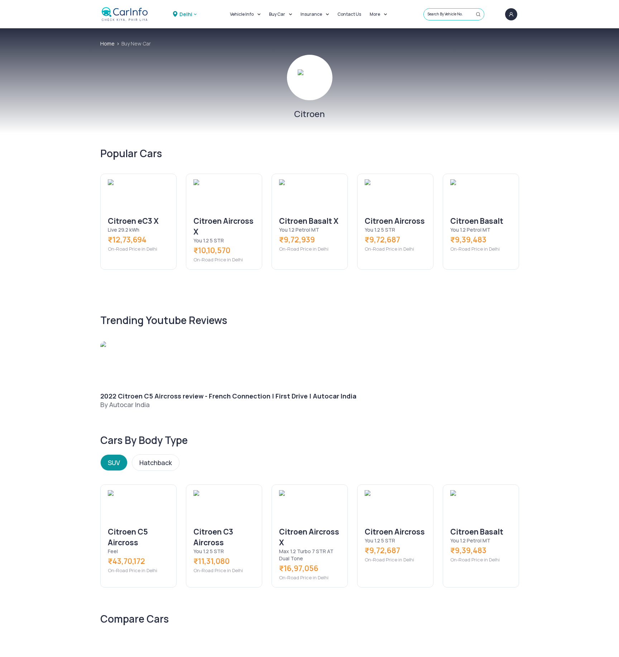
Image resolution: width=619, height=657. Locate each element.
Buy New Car (136, 43)
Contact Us (349, 14)
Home (107, 43)
